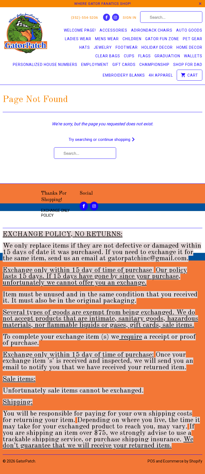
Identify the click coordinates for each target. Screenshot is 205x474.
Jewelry (103, 47)
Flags (144, 56)
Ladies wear (78, 39)
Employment (95, 64)
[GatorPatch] (26, 34)
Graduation (167, 56)
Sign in (129, 18)
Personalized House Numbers (45, 64)
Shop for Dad (187, 64)
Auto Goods (189, 30)
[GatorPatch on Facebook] (106, 17)
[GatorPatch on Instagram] (115, 17)
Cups (129, 56)
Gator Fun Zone (162, 39)
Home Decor (189, 47)
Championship (154, 64)
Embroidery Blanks (124, 75)
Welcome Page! (80, 30)
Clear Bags (107, 56)
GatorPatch (25, 461)
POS (151, 461)
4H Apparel (161, 75)
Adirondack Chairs (151, 30)
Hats (84, 47)
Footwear (127, 47)
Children (132, 39)
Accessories (113, 30)
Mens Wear (107, 39)
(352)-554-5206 (84, 18)
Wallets (193, 56)
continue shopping (114, 139)
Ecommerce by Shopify (182, 461)
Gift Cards (124, 64)
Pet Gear (192, 39)
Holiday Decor (157, 47)
